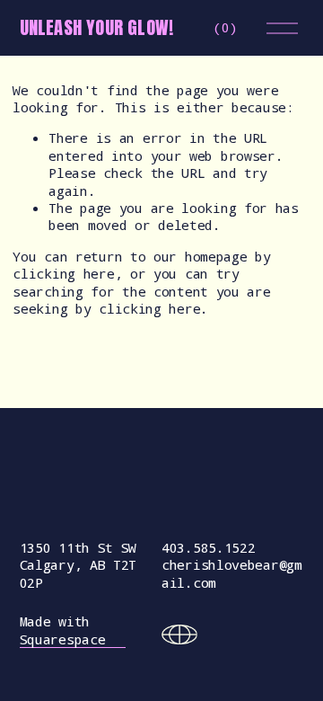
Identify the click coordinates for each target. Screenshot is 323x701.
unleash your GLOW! (97, 27)
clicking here (63, 273)
